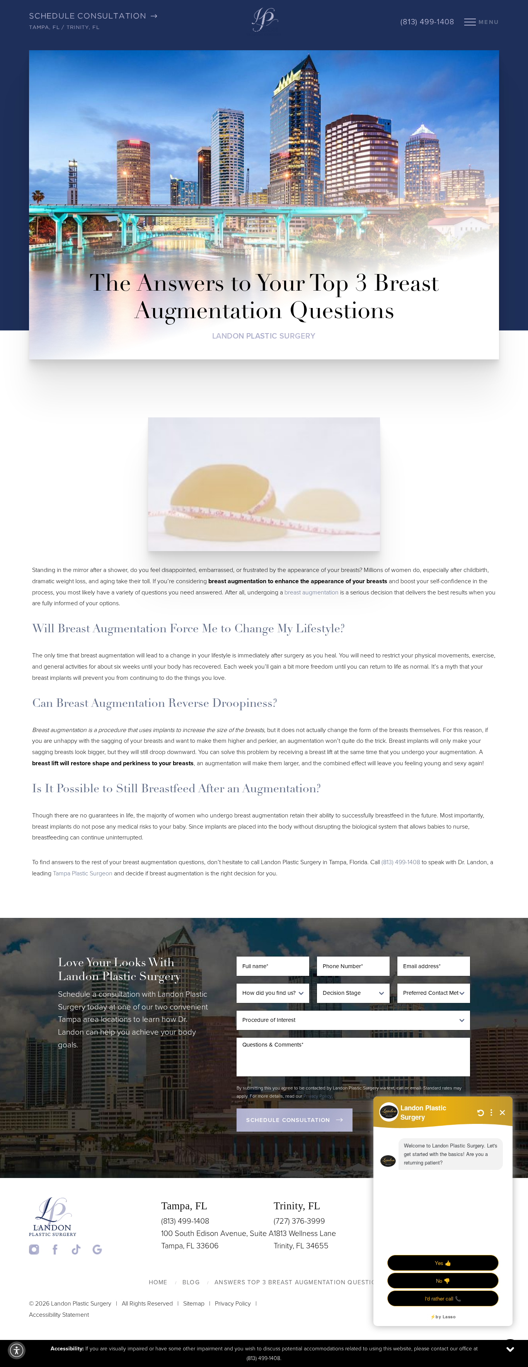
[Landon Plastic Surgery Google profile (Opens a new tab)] (97, 1249)
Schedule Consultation (288, 1120)
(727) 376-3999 (299, 1221)
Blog (191, 1282)
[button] (17, 1350)
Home (158, 1282)
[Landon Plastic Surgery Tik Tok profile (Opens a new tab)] (81, 1249)
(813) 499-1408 (427, 22)
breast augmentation (311, 592)
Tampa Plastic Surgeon (82, 873)
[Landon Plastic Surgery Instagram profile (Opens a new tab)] (39, 1249)
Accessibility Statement (59, 1315)
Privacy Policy (317, 1096)
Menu (489, 22)
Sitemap (193, 1303)
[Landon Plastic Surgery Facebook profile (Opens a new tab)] (60, 1249)
